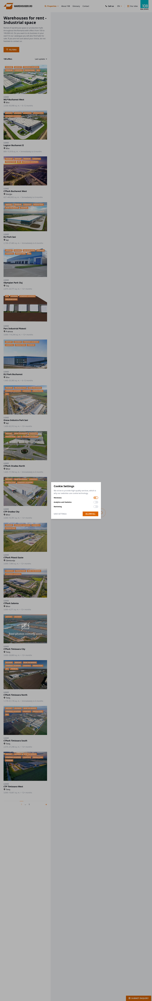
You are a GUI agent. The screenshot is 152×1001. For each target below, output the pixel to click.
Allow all (90, 514)
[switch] (95, 497)
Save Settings (60, 514)
